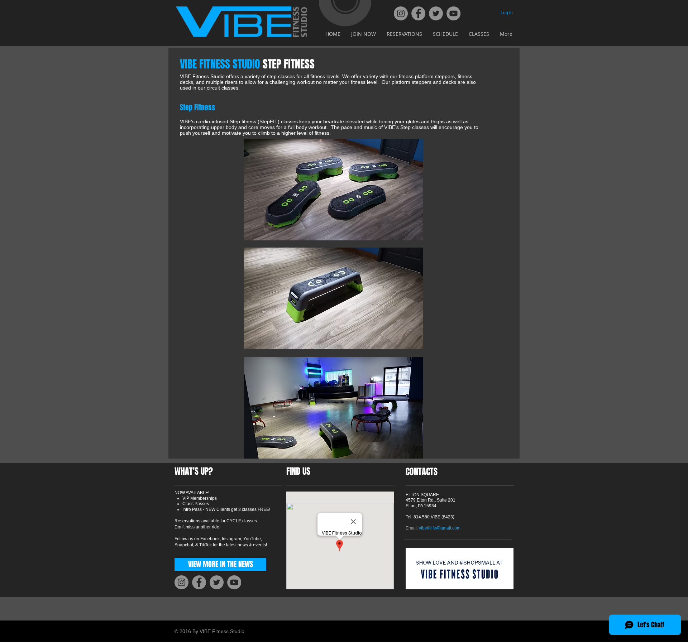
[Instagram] (401, 13)
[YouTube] (453, 13)
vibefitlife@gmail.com (439, 528)
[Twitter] (436, 13)
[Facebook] (418, 13)
